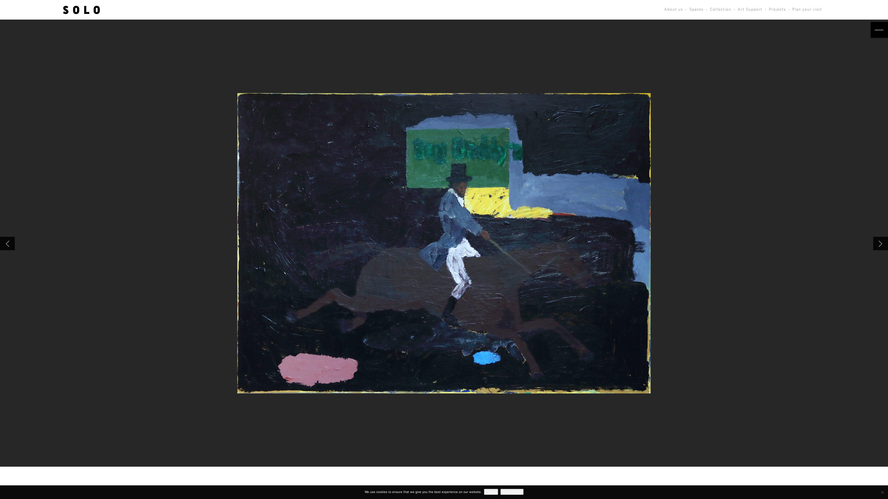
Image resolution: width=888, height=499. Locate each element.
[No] (882, 492)
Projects (777, 9)
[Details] (879, 30)
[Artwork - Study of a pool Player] (7, 243)
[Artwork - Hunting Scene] (880, 243)
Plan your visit (807, 9)
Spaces (696, 9)
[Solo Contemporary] (81, 9)
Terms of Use (512, 492)
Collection (720, 9)
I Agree (491, 492)
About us (673, 9)
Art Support (750, 9)
